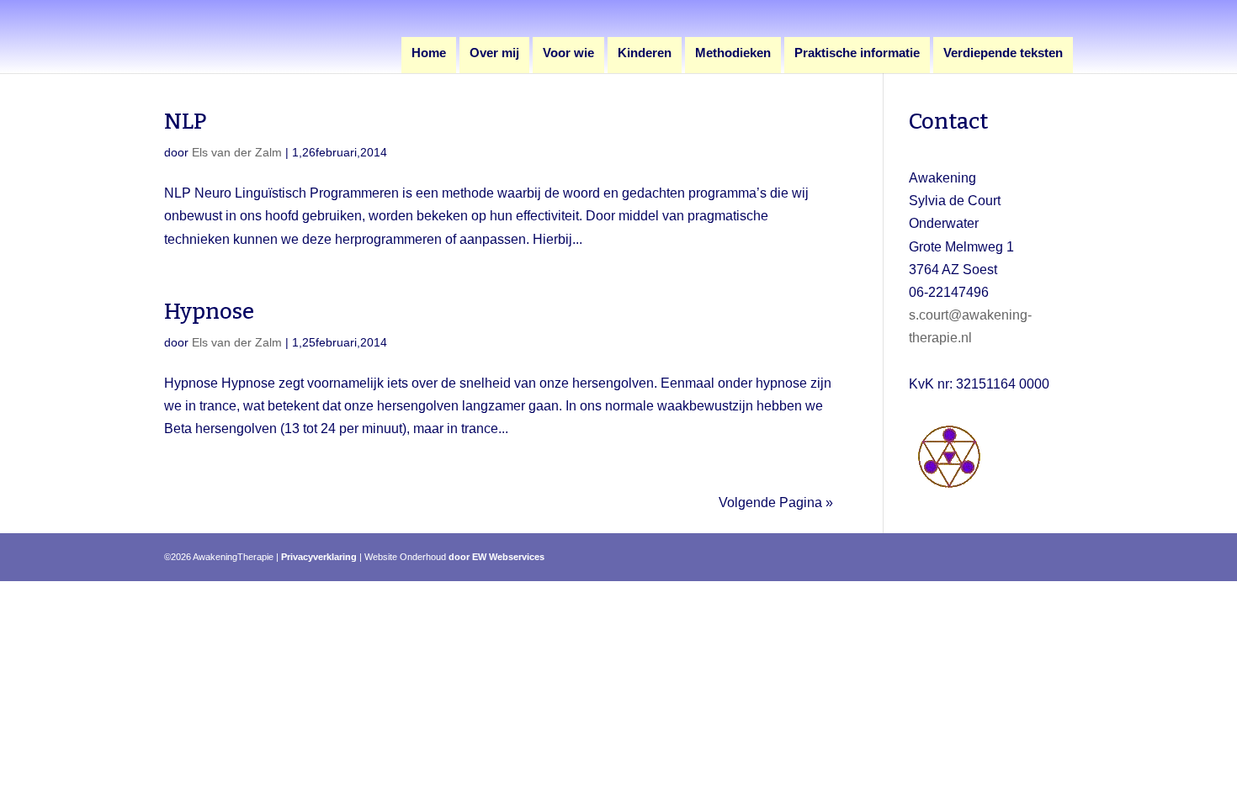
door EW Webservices (496, 557)
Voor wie (568, 53)
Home (428, 53)
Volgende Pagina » (776, 502)
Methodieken (733, 53)
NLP (185, 121)
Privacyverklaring (319, 557)
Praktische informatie (857, 53)
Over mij (494, 53)
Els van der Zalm (237, 152)
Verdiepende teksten (1003, 53)
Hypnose (209, 312)
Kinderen (645, 53)
